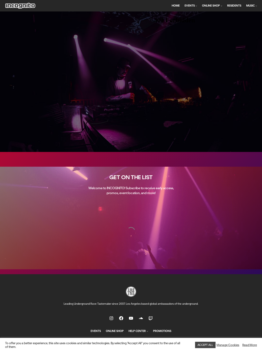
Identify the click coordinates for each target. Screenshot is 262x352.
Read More (249, 345)
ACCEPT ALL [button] (205, 344)
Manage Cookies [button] (228, 345)
